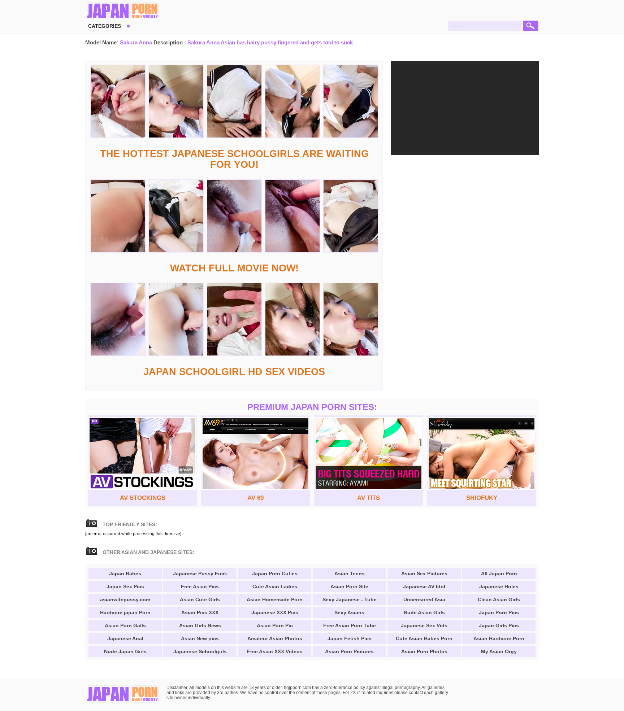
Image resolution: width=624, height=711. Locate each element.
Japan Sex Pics (125, 586)
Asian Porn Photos (424, 651)
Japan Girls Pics (499, 625)
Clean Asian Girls (499, 599)
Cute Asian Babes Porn (424, 638)
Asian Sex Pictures (424, 573)
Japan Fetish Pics (350, 638)
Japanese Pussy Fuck (200, 573)
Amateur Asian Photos (274, 638)
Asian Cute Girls (200, 599)
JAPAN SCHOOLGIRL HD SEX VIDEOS (234, 371)
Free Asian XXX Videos (275, 651)
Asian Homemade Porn (275, 599)
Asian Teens (349, 573)
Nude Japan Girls (125, 651)
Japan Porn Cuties (275, 573)
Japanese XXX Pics (274, 612)
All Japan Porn (499, 573)
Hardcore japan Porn (125, 612)
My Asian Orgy (499, 651)
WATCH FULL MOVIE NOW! (234, 268)
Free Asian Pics (200, 586)
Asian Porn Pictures (349, 651)
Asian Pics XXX (199, 612)
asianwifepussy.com (125, 599)
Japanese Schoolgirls (200, 651)
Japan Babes (125, 573)
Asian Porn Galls (125, 625)
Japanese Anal (125, 638)
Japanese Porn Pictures (122, 11)
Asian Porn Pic (275, 625)
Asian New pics (200, 638)
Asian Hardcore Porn (498, 638)
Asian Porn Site (349, 586)
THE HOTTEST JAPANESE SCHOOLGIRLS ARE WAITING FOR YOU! (234, 159)
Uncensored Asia (424, 599)
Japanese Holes (499, 586)
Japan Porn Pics (499, 612)
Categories (104, 26)
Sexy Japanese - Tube (349, 599)
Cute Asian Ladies (274, 586)
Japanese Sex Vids (424, 625)
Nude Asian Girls (424, 612)
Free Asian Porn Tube (349, 625)
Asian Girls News (200, 625)
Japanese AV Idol (424, 586)
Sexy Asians (349, 612)
